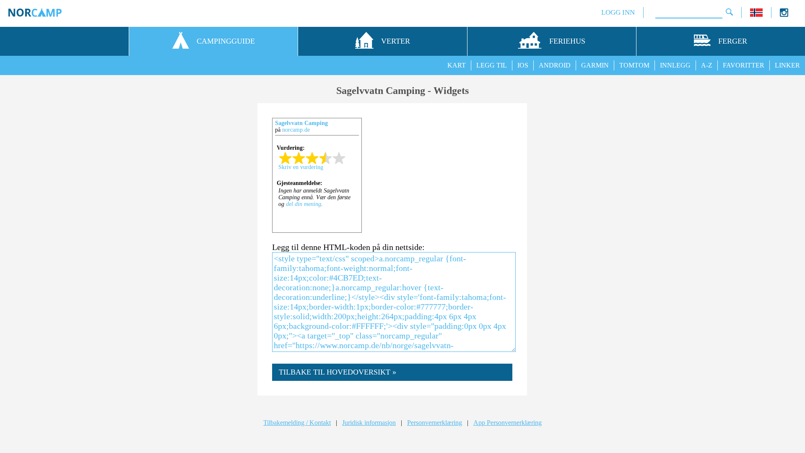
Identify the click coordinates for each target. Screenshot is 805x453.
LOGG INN (618, 12)
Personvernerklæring (434, 422)
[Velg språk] (756, 14)
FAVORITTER (743, 65)
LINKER (787, 65)
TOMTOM (634, 65)
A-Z (706, 65)
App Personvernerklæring (507, 422)
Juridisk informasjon (369, 422)
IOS (522, 65)
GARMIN (595, 65)
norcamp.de (296, 130)
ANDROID (555, 65)
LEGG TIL (491, 65)
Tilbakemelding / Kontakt (297, 422)
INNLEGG (675, 65)
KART (456, 65)
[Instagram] (784, 14)
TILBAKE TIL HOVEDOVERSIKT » (337, 372)
